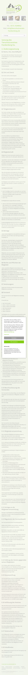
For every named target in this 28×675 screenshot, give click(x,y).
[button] (14, 338)
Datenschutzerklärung (9, 331)
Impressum (6, 334)
